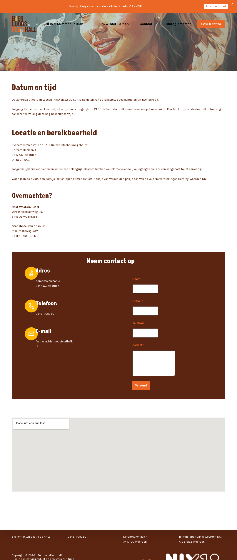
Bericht (138, 345)
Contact (146, 24)
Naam (137, 279)
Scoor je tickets (211, 23)
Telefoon (138, 323)
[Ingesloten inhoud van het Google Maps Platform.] (118, 455)
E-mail (137, 301)
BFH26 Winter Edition (111, 24)
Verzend (141, 385)
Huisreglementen (177, 24)
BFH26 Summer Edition (64, 24)
